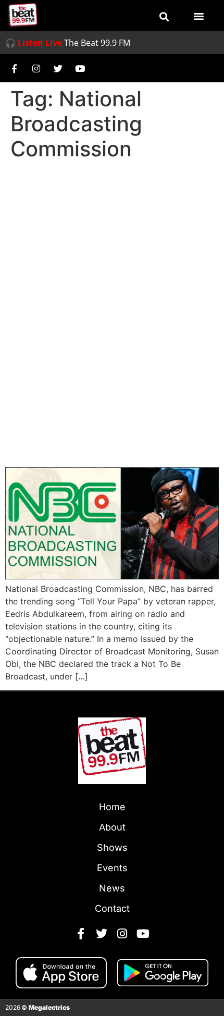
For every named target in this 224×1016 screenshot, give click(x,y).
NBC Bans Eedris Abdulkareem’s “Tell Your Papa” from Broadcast (102, 429)
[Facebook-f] (14, 68)
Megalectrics (49, 1007)
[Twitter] (58, 68)
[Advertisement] (112, 282)
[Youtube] (80, 68)
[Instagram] (36, 68)
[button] (164, 16)
